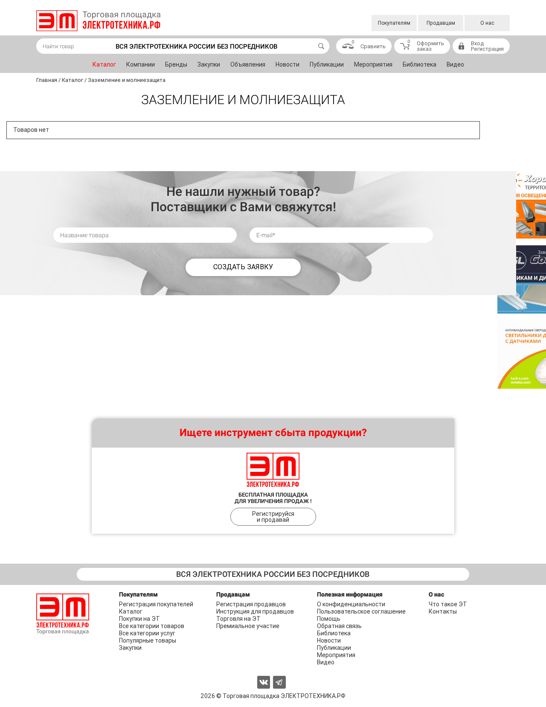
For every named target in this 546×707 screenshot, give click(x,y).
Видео (455, 64)
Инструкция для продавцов (255, 611)
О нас (487, 23)
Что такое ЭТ (448, 604)
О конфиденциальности (351, 604)
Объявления (247, 64)
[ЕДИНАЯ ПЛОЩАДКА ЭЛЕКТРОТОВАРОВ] (98, 20)
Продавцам (441, 23)
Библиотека (419, 64)
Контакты (443, 611)
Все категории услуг (147, 633)
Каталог (104, 64)
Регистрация (487, 49)
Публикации (327, 64)
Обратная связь (339, 626)
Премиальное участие (247, 626)
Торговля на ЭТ (238, 618)
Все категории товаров (151, 626)
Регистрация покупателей (156, 604)
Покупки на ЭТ (139, 618)
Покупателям (394, 23)
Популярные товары (147, 640)
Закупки (208, 64)
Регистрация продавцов (251, 604)
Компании (140, 64)
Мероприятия (373, 64)
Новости (287, 64)
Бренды (176, 64)
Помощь (328, 618)
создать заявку (243, 267)
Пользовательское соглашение (361, 611)
